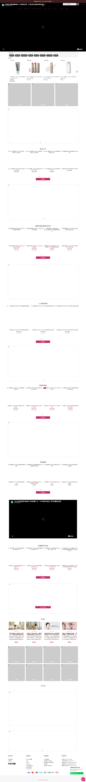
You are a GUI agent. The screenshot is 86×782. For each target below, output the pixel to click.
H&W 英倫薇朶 (29, 767)
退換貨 (50, 760)
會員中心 (55, 8)
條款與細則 (51, 762)
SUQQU (27, 762)
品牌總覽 (10, 760)
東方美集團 (10, 759)
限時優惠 (20, 8)
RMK (27, 760)
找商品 (49, 8)
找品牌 (44, 8)
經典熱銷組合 (27, 8)
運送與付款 (46, 760)
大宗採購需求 (46, 759)
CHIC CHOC (28, 764)
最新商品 (40, 8)
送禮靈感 (61, 8)
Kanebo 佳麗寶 (29, 759)
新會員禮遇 (34, 8)
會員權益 (45, 764)
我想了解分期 (43, 607)
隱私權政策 (46, 762)
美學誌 (66, 8)
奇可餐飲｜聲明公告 (48, 765)
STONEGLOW (28, 768)
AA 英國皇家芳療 (29, 765)
